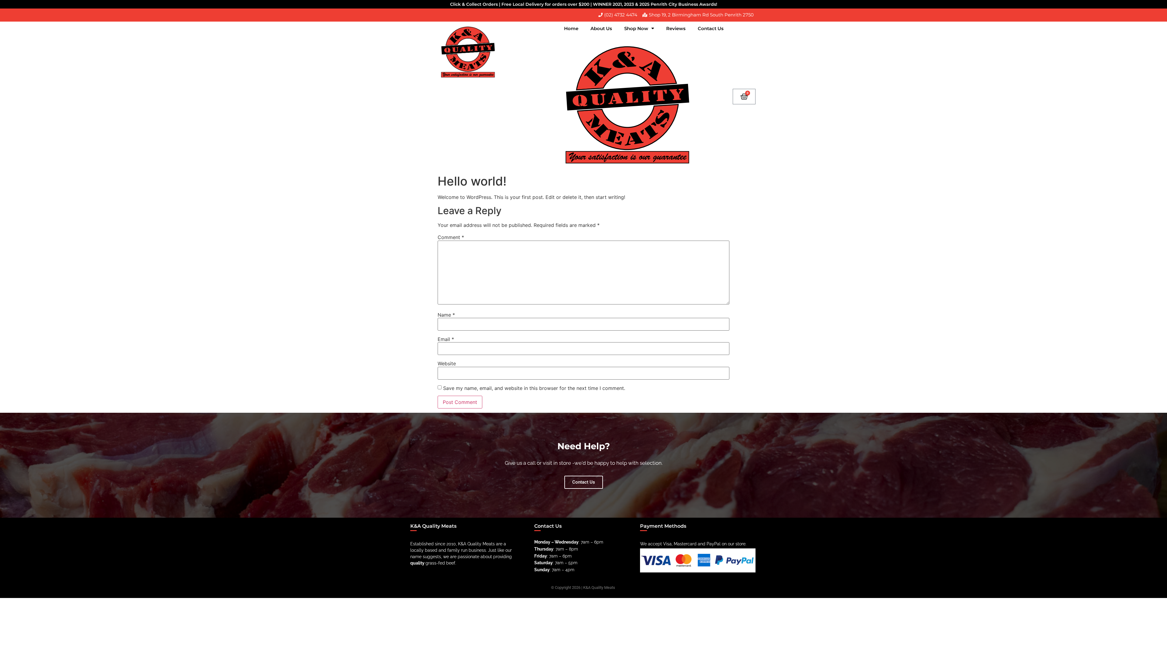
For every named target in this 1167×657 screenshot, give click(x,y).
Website (447, 363)
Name (446, 314)
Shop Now (636, 28)
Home (571, 28)
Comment (451, 237)
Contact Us (711, 28)
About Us (601, 28)
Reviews (676, 28)
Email (446, 339)
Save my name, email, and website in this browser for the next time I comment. (534, 388)
